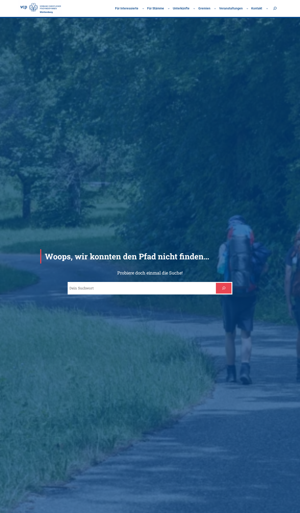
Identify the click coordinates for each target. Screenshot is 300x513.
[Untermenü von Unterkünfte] (194, 8)
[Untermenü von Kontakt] (267, 8)
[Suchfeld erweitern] (275, 8)
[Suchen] (223, 288)
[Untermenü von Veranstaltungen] (247, 8)
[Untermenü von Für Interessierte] (143, 8)
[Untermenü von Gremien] (215, 8)
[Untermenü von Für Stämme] (169, 8)
